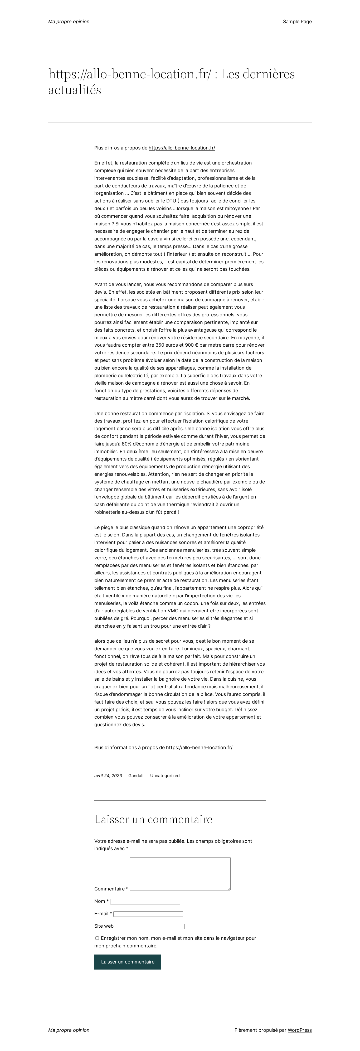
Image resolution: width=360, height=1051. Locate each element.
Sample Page (297, 21)
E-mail (103, 913)
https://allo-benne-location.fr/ (182, 148)
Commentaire (111, 889)
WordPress (300, 1030)
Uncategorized (165, 775)
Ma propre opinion (69, 21)
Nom (101, 901)
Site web (104, 926)
